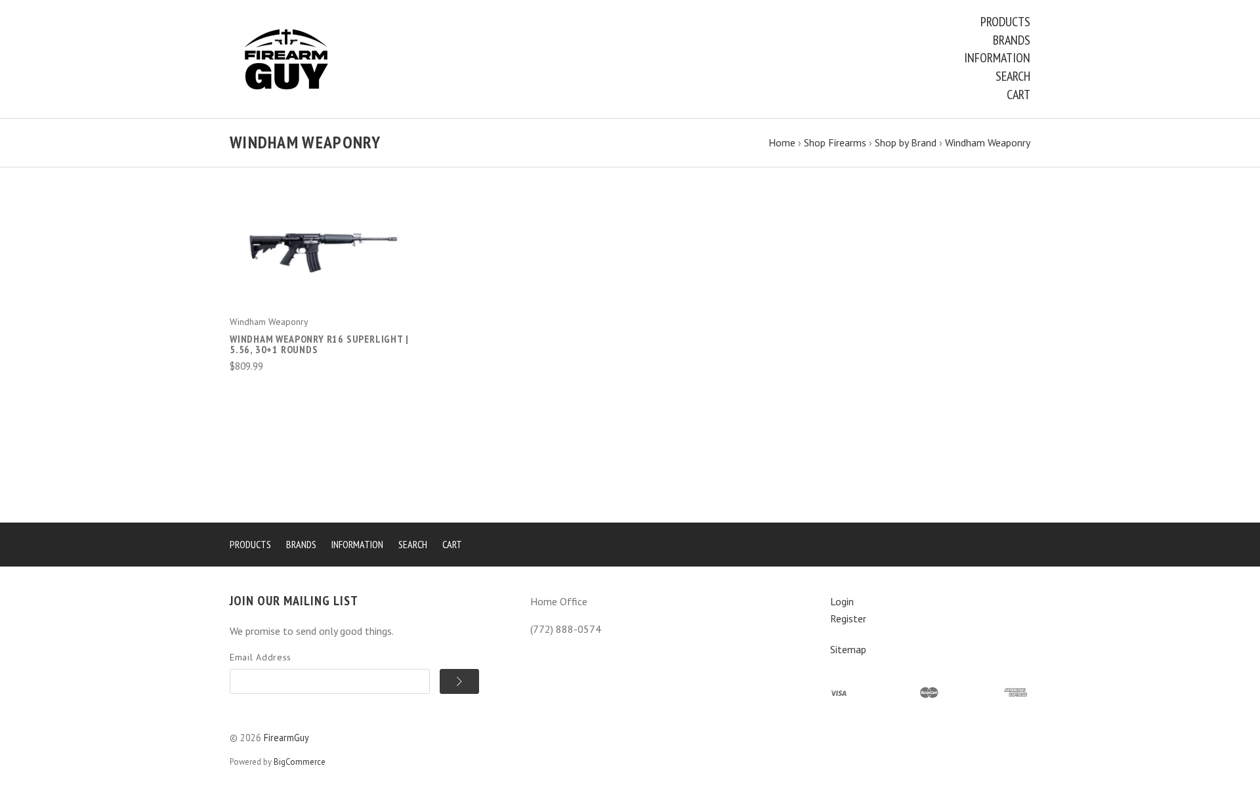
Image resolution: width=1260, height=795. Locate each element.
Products (1005, 21)
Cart (1018, 94)
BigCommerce (300, 761)
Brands (1011, 40)
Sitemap (848, 649)
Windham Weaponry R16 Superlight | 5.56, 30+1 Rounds (319, 344)
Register (848, 618)
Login (842, 601)
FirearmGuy (286, 737)
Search (1013, 76)
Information (997, 57)
